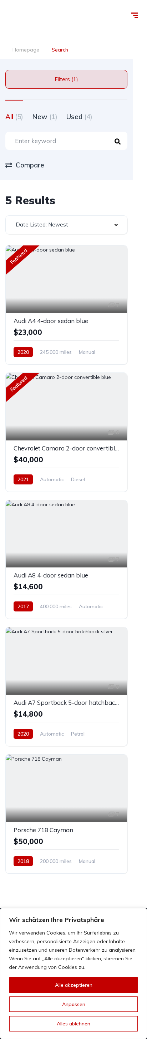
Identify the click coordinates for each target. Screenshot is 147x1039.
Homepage (25, 50)
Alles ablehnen (73, 1023)
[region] (73, 973)
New (44, 116)
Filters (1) (66, 79)
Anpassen (73, 1004)
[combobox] (66, 224)
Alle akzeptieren (73, 985)
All (14, 116)
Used (79, 116)
